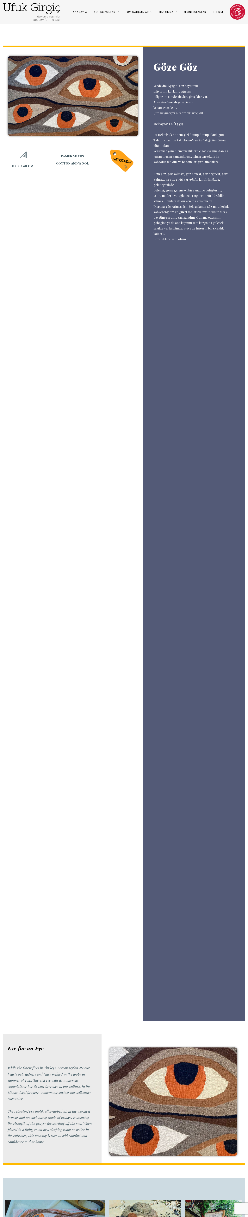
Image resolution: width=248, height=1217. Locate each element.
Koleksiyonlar (104, 12)
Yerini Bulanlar (195, 12)
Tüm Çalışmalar (137, 12)
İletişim (218, 12)
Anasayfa (80, 12)
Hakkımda (166, 12)
